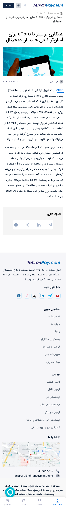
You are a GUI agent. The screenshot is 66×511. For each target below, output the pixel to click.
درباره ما (55, 324)
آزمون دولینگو (52, 412)
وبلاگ (56, 332)
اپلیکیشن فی (53, 397)
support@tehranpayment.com (34, 476)
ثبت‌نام (9, 5)
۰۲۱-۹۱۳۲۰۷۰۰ (45, 471)
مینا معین (54, 81)
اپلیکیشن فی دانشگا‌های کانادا (43, 420)
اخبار (41, 13)
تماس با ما (54, 316)
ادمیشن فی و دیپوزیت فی (45, 427)
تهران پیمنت (54, 13)
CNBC (59, 90)
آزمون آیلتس (53, 382)
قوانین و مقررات (51, 347)
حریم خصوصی (52, 354)
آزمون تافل (54, 389)
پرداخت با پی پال (50, 404)
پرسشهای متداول (50, 339)
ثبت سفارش (53, 362)
